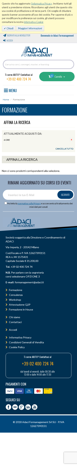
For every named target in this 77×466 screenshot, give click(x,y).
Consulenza (16, 294)
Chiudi (9, 28)
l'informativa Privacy (41, 3)
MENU (12, 90)
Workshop (15, 299)
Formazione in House (21, 309)
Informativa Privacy (20, 337)
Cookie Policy (17, 347)
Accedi (10, 40)
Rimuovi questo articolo (71, 139)
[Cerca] (70, 64)
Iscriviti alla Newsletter (18, 35)
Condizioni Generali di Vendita (26, 342)
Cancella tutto (64, 148)
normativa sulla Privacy (29, 203)
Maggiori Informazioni (30, 28)
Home (6, 99)
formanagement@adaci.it (29, 282)
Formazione (15, 290)
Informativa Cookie (33, 21)
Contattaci (15, 322)
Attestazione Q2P (19, 304)
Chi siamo (14, 317)
